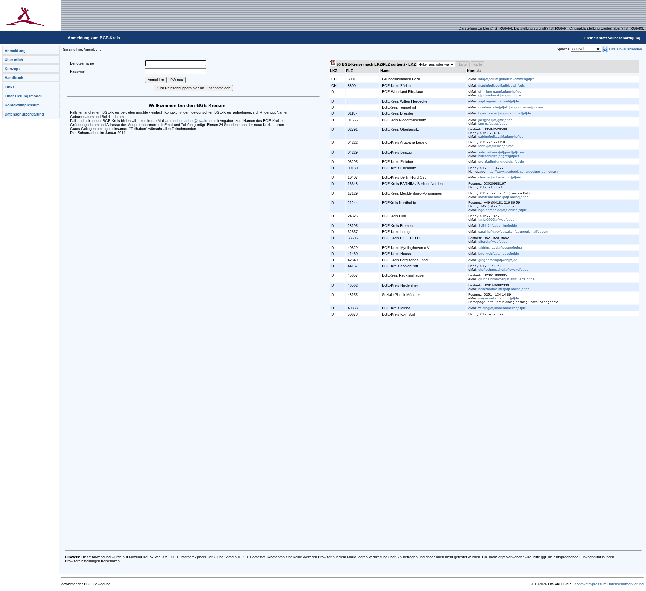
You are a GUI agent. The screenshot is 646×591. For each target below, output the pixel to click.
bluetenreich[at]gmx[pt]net (498, 156)
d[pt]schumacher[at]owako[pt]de (503, 269)
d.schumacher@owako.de (191, 121)
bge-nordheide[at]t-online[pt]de (502, 210)
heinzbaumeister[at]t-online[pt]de (504, 289)
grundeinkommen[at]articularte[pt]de (506, 279)
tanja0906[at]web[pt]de (496, 219)
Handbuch (14, 78)
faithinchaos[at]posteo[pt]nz (500, 247)
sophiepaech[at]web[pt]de (498, 101)
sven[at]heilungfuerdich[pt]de (501, 161)
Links (9, 87)
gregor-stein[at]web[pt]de (497, 260)
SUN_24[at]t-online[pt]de (497, 225)
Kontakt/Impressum (22, 105)
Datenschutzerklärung (24, 114)
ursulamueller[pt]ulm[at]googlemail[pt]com (510, 107)
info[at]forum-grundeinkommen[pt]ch (506, 79)
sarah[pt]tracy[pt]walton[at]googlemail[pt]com (513, 231)
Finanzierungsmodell (23, 96)
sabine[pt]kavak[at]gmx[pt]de (501, 136)
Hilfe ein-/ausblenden (625, 49)
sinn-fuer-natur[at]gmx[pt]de (500, 91)
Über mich (14, 60)
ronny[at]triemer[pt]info (495, 146)
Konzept (12, 69)
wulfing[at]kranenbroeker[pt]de (502, 308)
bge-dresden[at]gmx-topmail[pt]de (504, 113)
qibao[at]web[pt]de (493, 241)
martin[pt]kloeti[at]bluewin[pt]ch (502, 85)
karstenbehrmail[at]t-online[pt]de (503, 197)
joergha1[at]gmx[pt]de (495, 120)
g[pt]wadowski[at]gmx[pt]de (499, 95)
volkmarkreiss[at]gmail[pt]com (501, 152)
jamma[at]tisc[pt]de (493, 123)
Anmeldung (15, 50)
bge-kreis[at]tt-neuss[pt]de (498, 253)
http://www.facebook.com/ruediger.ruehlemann (523, 171)
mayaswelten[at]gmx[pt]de (498, 298)
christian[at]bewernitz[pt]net (499, 177)
